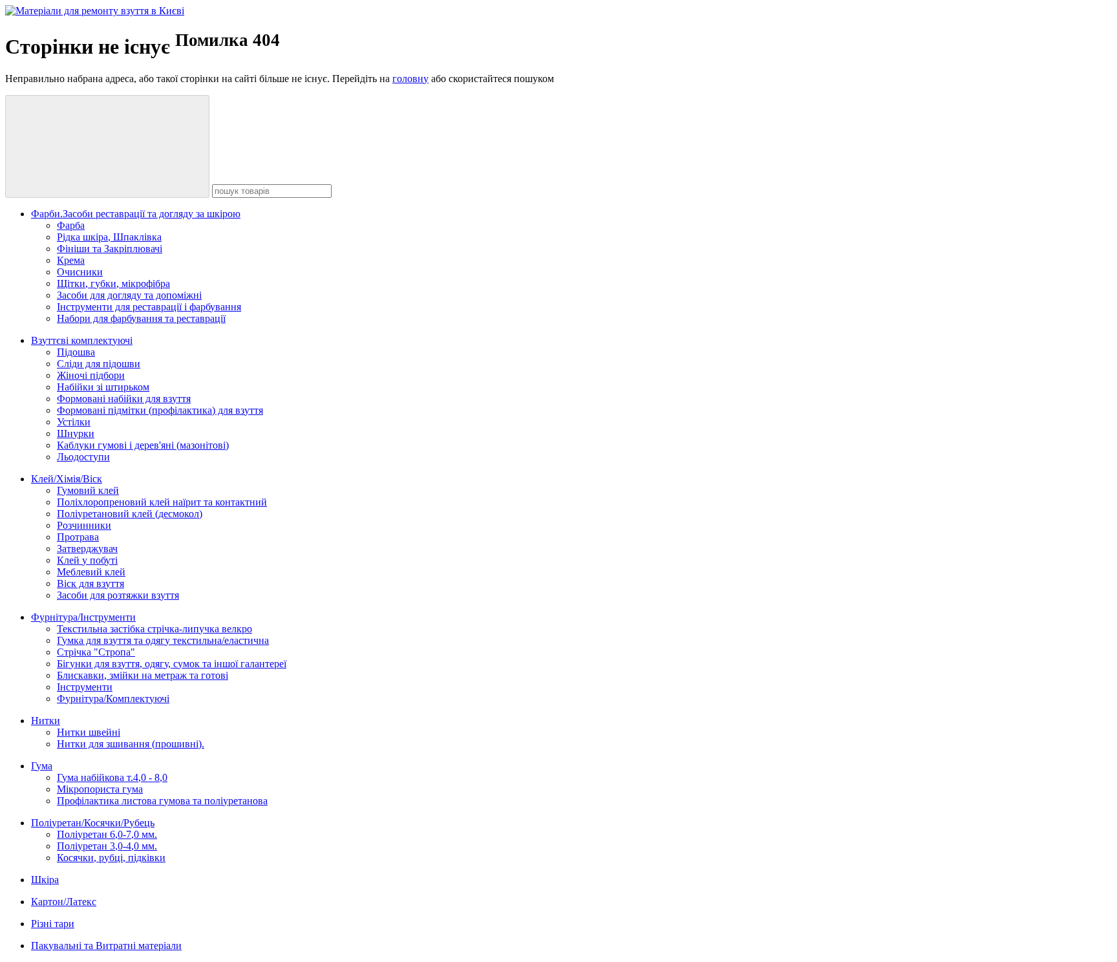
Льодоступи (83, 456)
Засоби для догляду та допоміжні (129, 295)
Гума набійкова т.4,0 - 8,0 (112, 777)
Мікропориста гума (100, 789)
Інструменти (84, 686)
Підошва (76, 352)
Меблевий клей (91, 571)
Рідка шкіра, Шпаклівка (109, 236)
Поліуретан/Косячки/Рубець (92, 822)
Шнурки (75, 433)
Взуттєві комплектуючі (82, 340)
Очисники (80, 271)
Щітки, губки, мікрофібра (113, 283)
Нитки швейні (88, 732)
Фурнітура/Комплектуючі (113, 698)
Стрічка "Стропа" (96, 652)
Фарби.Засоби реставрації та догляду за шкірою (135, 213)
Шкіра (45, 879)
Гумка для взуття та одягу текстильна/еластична (163, 640)
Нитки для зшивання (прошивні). (130, 743)
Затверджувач (87, 548)
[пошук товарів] (107, 146)
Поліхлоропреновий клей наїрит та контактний (162, 502)
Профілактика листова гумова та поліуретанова (162, 800)
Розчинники (84, 525)
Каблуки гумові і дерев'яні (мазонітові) (143, 445)
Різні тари (52, 923)
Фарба (71, 225)
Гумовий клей (88, 490)
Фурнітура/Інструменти (83, 617)
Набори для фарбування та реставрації (141, 318)
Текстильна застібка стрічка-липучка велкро (154, 628)
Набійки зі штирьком (103, 386)
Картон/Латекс (63, 901)
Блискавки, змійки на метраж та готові (142, 675)
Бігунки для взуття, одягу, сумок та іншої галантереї (171, 663)
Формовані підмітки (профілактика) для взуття (160, 410)
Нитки (45, 720)
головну (410, 78)
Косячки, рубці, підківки (111, 857)
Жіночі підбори (91, 375)
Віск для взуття (90, 583)
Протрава (78, 536)
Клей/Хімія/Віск (66, 478)
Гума (41, 765)
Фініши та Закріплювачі (109, 248)
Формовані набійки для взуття (124, 398)
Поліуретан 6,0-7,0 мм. (107, 834)
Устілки (73, 421)
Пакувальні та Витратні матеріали (106, 945)
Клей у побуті (87, 560)
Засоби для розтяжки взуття (118, 595)
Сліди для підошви (98, 363)
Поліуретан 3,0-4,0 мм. (107, 845)
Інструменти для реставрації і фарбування (149, 306)
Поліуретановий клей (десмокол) (129, 513)
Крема (71, 260)
